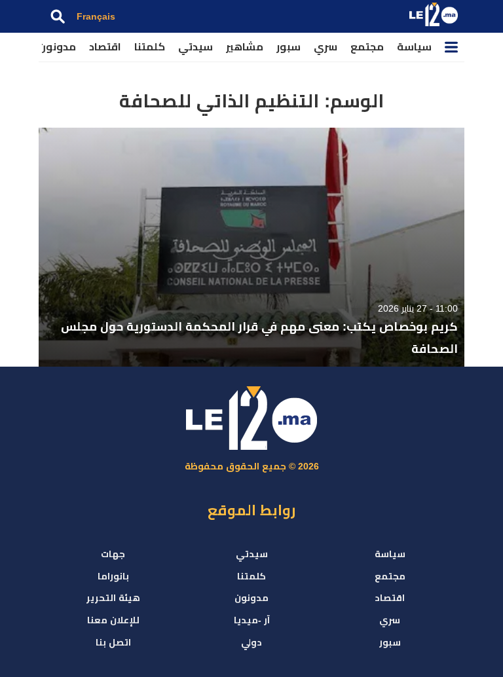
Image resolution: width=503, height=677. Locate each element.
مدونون (57, 46)
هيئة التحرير (113, 598)
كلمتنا (149, 46)
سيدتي (195, 46)
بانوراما (113, 576)
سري (325, 46)
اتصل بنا (113, 642)
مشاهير (244, 46)
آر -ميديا (252, 620)
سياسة (414, 46)
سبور (288, 46)
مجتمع (367, 46)
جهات (113, 554)
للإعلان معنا (113, 620)
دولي (251, 642)
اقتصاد (105, 46)
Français (96, 16)
